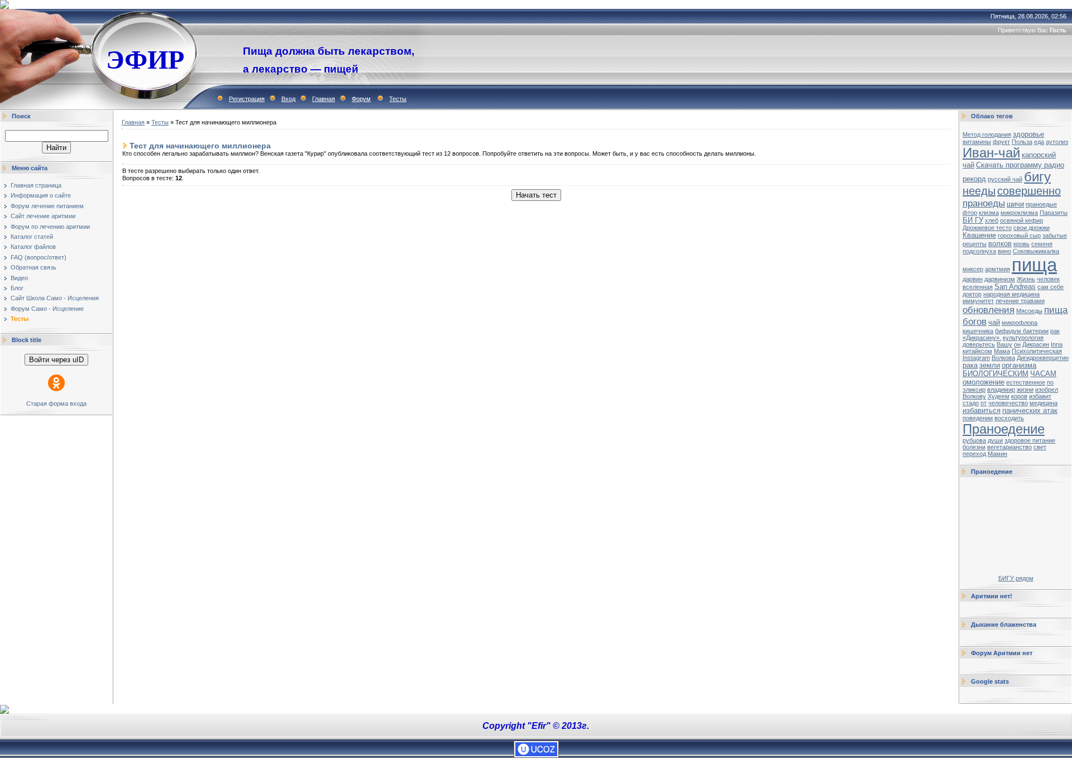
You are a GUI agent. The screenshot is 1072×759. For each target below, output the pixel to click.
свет (1039, 447)
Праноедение (1004, 428)
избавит (1040, 396)
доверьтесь (979, 344)
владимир (1001, 389)
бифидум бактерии (1022, 331)
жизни (1025, 389)
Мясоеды (1029, 311)
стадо (971, 403)
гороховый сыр (1019, 235)
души (995, 440)
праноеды (984, 203)
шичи (1015, 204)
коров (1019, 396)
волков (1000, 243)
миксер (973, 269)
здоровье (1028, 134)
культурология (1023, 337)
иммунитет (978, 300)
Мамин (997, 453)
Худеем (998, 396)
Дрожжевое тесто (987, 227)
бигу (1037, 176)
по (1050, 382)
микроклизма (1019, 212)
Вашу (1004, 344)
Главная (323, 98)
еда (1039, 141)
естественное (1025, 382)
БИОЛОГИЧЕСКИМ (995, 373)
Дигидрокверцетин (1043, 357)
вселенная (978, 287)
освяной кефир (1021, 220)
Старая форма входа (56, 403)
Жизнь (1026, 279)
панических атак (1029, 410)
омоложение (983, 382)
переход (974, 453)
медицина (1043, 403)
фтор (970, 212)
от (983, 403)
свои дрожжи (1031, 227)
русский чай (1005, 179)
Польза (1022, 141)
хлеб (991, 220)
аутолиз (1057, 141)
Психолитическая (1037, 351)
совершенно (1029, 191)
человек (1048, 279)
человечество (1008, 403)
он (1017, 344)
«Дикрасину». (982, 337)
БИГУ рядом (1015, 578)
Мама (1002, 351)
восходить (1009, 418)
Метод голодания (987, 134)
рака (970, 365)
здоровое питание (1029, 440)
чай (994, 322)
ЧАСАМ (1043, 373)
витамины (977, 141)
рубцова (974, 440)
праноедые (1041, 204)
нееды (979, 191)
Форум (361, 98)
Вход (288, 98)
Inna (1057, 344)
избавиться (982, 410)
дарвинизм (999, 279)
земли (989, 365)
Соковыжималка (1036, 251)
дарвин (973, 279)
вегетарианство (1009, 447)
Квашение (979, 235)
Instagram (976, 357)
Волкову (974, 396)
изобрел (1046, 389)
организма (1019, 365)
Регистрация (247, 98)
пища (1034, 264)
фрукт (1001, 141)
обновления (988, 309)
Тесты (397, 98)
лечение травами (1020, 300)
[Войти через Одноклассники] (56, 382)
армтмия (997, 269)
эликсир (974, 389)
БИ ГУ (973, 220)
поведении (978, 418)
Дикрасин (1035, 344)
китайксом (977, 351)
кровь (1021, 244)
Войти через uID (56, 360)
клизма (989, 212)
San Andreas (1015, 286)
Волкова (1003, 357)
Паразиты (1054, 212)
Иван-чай (991, 152)
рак (1055, 331)
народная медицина (1011, 294)
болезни (974, 447)
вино (1004, 251)
